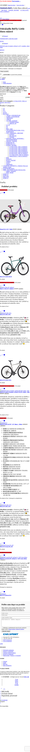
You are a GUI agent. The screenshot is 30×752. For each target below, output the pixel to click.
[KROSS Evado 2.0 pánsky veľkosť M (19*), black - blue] (15, 390)
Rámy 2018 (6, 176)
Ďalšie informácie (7, 83)
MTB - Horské (9, 172)
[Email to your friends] (4, 79)
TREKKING (9, 118)
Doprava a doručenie (8, 651)
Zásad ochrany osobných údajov (16, 629)
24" (4, 108)
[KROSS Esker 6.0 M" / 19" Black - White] (15, 423)
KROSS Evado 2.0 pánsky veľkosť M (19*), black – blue (15, 392)
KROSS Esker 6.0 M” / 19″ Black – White (11, 424)
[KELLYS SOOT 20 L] (15, 367)
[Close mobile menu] (0, 698)
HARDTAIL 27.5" (10, 144)
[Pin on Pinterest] (3, 79)
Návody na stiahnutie (8, 654)
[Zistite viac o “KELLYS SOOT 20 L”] (0, 355)
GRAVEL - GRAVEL (11, 141)
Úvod (28, 8)
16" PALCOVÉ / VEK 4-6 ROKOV (18, 149)
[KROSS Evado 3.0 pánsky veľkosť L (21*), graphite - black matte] (1, 43)
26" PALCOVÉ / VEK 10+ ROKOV (18, 153)
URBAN (8, 119)
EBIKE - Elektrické (11, 171)
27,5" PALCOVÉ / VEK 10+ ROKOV (19, 155)
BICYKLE (4, 10)
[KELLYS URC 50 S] (15, 505)
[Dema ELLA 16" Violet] (15, 211)
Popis (4, 82)
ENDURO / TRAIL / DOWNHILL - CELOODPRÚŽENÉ (15, 139)
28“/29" (5, 112)
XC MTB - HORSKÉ (11, 120)
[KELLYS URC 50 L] (15, 313)
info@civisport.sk (7, 640)
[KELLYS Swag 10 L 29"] (15, 545)
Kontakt (17, 685)
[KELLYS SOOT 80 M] (15, 264)
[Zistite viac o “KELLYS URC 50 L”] (0, 311)
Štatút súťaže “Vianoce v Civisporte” (12, 655)
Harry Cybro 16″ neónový (7, 288)
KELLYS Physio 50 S (5, 595)
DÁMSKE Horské (14, 122)
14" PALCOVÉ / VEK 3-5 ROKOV (18, 148)
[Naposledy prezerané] (4, 689)
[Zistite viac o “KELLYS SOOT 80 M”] (0, 252)
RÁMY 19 (5, 174)
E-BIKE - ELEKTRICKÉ (12, 116)
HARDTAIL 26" (10, 142)
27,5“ (4, 111)
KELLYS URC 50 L (5, 314)
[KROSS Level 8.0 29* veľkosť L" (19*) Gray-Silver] (15, 557)
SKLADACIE (12, 135)
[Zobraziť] (1, 3)
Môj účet (5, 664)
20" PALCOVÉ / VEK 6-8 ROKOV (18, 150)
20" (7, 126)
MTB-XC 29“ (12, 123)
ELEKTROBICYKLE (8, 168)
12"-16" (8, 125)
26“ (4, 110)
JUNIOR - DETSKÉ (14, 10)
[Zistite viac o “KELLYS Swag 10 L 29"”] (0, 544)
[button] (0, 193)
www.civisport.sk (7, 641)
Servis (16, 682)
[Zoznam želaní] (1, 25)
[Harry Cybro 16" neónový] (15, 287)
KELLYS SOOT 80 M (6, 276)
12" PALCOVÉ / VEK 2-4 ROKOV (18, 146)
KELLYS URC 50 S (5, 506)
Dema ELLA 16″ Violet (6, 229)
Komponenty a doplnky (6, 8)
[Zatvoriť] (0, 104)
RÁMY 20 (5, 175)
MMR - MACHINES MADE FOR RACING (14, 170)
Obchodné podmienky (8, 650)
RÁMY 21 (5, 178)
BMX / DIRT (9, 129)
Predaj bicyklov (11, 5)
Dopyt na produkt (4, 71)
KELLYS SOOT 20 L (5, 380)
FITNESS (11, 134)
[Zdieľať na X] (0, 79)
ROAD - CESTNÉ (11, 160)
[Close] (0, 695)
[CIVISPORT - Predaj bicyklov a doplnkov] (4, 700)
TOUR (8, 163)
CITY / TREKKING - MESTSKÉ (14, 133)
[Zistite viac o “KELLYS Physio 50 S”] (0, 592)
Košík (4, 662)
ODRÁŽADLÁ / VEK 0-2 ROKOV (18, 156)
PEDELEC (9, 159)
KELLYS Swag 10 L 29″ (6, 546)
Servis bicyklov (20, 5)
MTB (7, 157)
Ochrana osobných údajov (9, 652)
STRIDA (8, 161)
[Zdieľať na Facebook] (1, 79)
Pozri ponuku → (16, 1)
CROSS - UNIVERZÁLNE (13, 115)
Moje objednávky (7, 665)
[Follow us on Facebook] (0, 644)
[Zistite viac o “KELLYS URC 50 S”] (0, 503)
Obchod (5, 661)
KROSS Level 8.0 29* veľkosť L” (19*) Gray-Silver (13, 558)
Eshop (16, 680)
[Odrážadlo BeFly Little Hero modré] (1, 36)
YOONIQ (11, 137)
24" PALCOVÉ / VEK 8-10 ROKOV (18, 152)
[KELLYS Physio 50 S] (15, 594)
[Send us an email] (2, 644)
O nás (16, 683)
